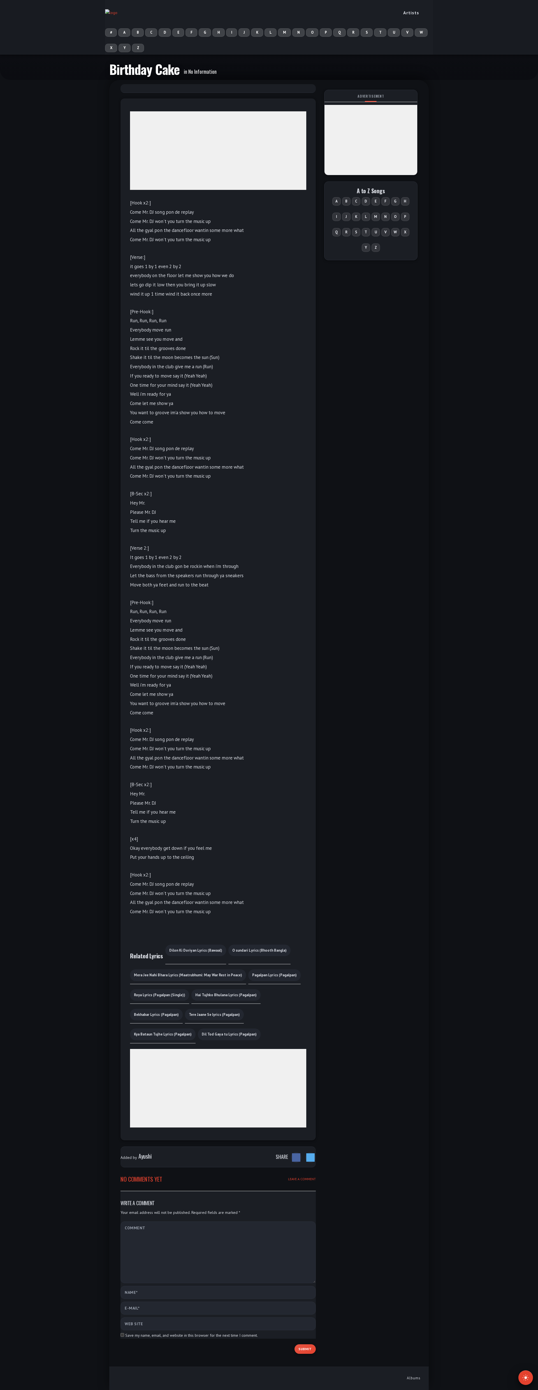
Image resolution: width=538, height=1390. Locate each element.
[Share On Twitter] (310, 1157)
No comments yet (141, 1179)
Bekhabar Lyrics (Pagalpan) (156, 1014)
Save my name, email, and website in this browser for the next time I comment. (191, 1335)
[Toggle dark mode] (525, 1377)
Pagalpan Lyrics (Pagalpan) (274, 975)
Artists (411, 12)
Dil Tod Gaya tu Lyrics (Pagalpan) (229, 1034)
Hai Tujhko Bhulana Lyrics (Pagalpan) (226, 995)
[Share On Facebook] (296, 1157)
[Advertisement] (218, 150)
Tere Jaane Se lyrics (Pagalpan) (214, 1014)
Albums (414, 1378)
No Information (202, 71)
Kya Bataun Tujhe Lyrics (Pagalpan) (163, 1034)
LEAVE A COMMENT (302, 1179)
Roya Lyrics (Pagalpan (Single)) (159, 995)
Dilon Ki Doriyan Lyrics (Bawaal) (195, 950)
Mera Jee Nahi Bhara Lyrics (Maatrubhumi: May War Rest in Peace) (188, 975)
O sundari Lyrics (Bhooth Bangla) (259, 950)
